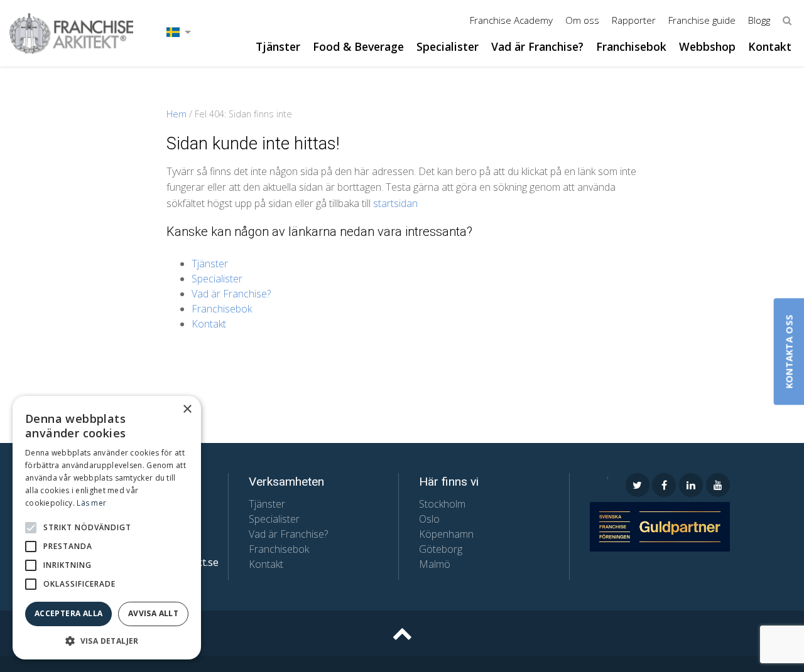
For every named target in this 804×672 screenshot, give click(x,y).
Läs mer (91, 503)
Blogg (759, 20)
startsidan (395, 203)
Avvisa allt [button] (153, 613)
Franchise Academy (511, 20)
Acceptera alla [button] (69, 613)
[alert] (107, 527)
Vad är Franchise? (537, 46)
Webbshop (707, 46)
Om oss (582, 20)
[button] (30, 527)
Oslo (429, 519)
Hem (176, 114)
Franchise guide (702, 20)
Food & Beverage (358, 46)
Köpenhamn (446, 534)
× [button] (187, 409)
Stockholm (442, 504)
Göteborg (440, 549)
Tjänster (278, 46)
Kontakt (769, 46)
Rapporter (634, 20)
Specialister (447, 46)
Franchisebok (631, 46)
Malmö (434, 564)
